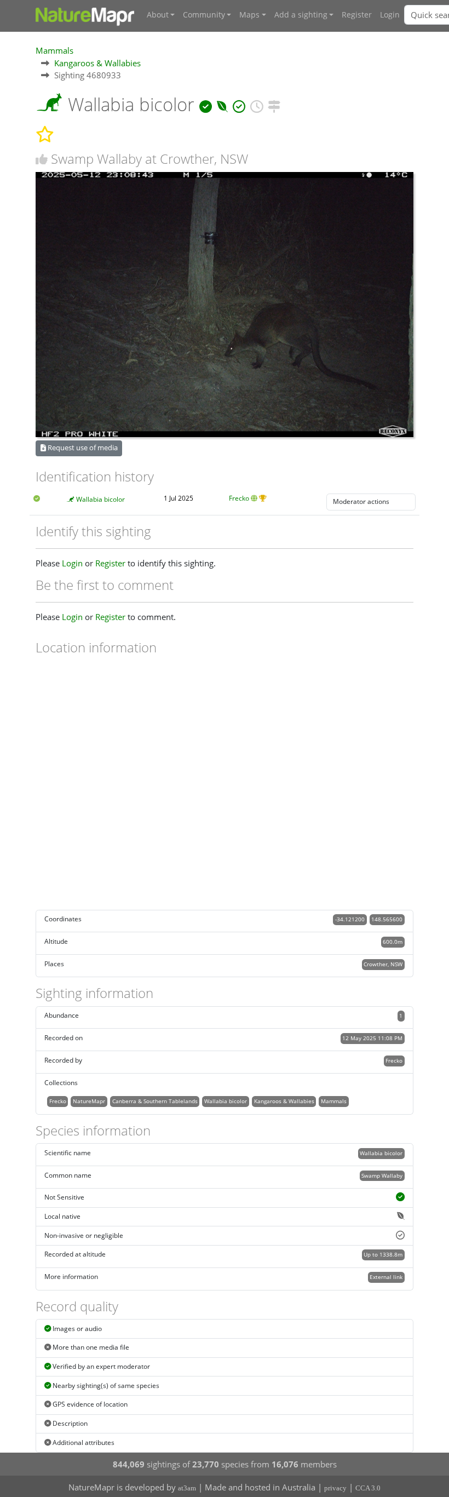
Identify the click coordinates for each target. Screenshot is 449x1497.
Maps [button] (249, 15)
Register (357, 15)
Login (390, 15)
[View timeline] (256, 104)
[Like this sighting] (42, 159)
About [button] (158, 15)
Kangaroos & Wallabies (97, 63)
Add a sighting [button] (300, 15)
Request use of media (82, 447)
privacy (335, 1488)
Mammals (54, 50)
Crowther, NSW (383, 964)
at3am (187, 1488)
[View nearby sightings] (274, 104)
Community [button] (204, 15)
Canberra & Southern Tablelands (155, 1101)
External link (386, 1277)
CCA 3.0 (368, 1488)
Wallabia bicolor (100, 499)
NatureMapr (89, 1101)
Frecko (239, 498)
